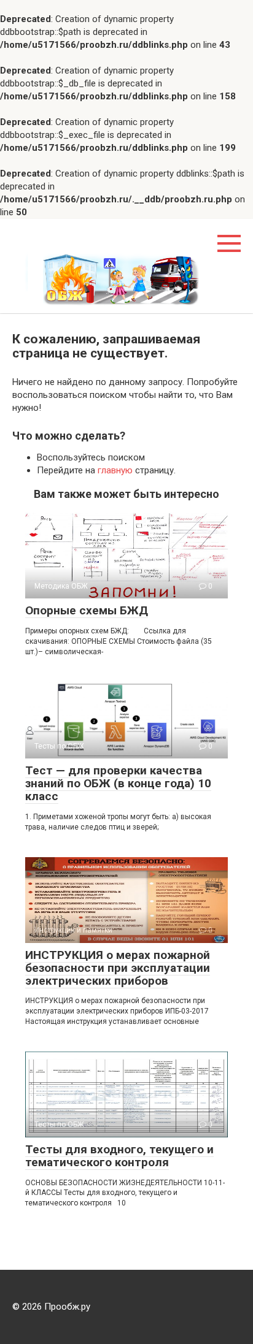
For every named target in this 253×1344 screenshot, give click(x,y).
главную (115, 470)
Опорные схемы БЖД (86, 610)
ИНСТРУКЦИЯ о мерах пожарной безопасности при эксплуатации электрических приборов (117, 968)
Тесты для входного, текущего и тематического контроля (119, 1155)
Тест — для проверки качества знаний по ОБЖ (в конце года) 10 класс (118, 783)
